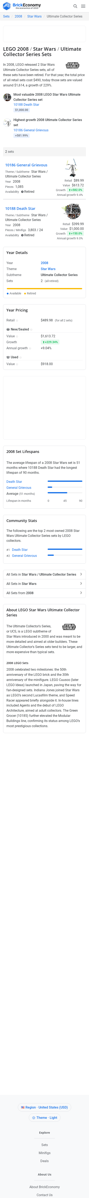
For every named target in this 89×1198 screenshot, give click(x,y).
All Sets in (41, 574)
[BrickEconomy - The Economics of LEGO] (20, 6)
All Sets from (20, 593)
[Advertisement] (47, 33)
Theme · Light (46, 1118)
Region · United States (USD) (46, 1107)
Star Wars (34, 16)
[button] (16, 320)
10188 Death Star (26, 105)
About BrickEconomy (44, 1187)
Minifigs (45, 1153)
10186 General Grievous (30, 130)
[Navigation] (79, 6)
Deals (44, 1161)
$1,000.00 (76, 229)
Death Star (14, 482)
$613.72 (78, 185)
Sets (6, 16)
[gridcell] (44, 289)
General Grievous (18, 488)
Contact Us (45, 1195)
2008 (18, 16)
